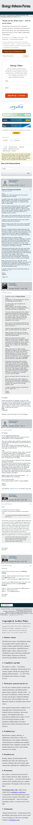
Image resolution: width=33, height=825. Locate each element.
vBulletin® (24, 610)
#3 (30, 430)
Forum (5, 147)
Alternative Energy (13, 147)
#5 (30, 565)
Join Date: (11, 185)
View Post (26, 296)
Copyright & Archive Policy (16, 615)
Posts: (22, 185)
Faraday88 (12, 283)
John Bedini (21, 147)
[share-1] (30, 185)
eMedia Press (16, 17)
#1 (30, 189)
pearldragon (12, 495)
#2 (30, 293)
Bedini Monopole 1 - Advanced (9, 150)
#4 (30, 504)
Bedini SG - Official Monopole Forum (11, 148)
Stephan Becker (14, 180)
